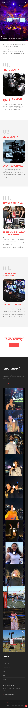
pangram (12, 702)
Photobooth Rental (7, 663)
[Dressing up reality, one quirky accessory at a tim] (14, 619)
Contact (4, 679)
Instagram (14, 705)
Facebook (7, 705)
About (4, 659)
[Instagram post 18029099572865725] (14, 553)
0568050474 (10, 689)
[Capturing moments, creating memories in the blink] (14, 597)
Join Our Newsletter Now (9, 694)
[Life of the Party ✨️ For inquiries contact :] (14, 399)
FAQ (4, 675)
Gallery (4, 671)
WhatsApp (20, 705)
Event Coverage (6, 667)
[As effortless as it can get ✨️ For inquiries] (14, 465)
